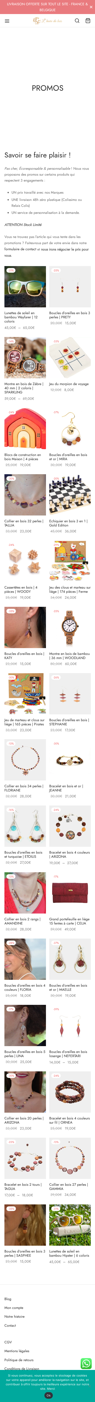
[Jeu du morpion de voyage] (70, 357)
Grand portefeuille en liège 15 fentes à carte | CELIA (69, 921)
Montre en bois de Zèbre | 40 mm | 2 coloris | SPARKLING (23, 388)
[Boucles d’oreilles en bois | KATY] (25, 627)
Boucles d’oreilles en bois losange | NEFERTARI (68, 1053)
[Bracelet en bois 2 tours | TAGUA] (25, 1158)
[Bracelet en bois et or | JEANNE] (70, 759)
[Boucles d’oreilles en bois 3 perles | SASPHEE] (25, 1225)
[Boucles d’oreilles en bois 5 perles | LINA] (25, 1025)
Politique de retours (18, 1359)
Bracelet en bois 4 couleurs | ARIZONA (69, 854)
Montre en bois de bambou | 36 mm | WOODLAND (69, 655)
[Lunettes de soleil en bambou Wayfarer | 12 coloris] (25, 286)
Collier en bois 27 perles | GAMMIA (68, 1186)
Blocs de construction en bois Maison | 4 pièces (22, 456)
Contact (10, 1325)
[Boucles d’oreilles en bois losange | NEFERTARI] (70, 1025)
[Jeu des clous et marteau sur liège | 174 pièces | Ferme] (70, 561)
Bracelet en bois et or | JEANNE (66, 788)
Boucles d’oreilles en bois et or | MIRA (68, 456)
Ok (49, 1395)
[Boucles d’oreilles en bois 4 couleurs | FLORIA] (25, 959)
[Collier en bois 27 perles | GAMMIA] (70, 1158)
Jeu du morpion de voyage (69, 383)
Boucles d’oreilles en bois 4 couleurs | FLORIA (24, 987)
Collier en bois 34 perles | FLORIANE (23, 788)
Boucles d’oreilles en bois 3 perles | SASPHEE (24, 1253)
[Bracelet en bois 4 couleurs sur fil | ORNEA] (70, 1092)
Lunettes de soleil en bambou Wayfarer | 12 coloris (21, 317)
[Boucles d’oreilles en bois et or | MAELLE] (70, 959)
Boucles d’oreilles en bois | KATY (24, 655)
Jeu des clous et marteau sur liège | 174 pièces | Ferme (70, 589)
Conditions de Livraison (21, 1368)
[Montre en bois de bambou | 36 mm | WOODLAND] (70, 627)
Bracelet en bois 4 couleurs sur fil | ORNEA (69, 1120)
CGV (8, 1342)
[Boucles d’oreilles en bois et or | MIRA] (70, 428)
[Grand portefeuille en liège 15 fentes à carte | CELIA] (70, 893)
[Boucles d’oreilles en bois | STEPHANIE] (70, 693)
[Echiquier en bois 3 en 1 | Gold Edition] (70, 494)
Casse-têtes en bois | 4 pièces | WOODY (20, 589)
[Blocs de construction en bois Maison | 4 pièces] (25, 428)
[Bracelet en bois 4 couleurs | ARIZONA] (70, 826)
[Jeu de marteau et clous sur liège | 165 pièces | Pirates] (25, 693)
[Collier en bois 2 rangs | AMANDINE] (25, 893)
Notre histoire (14, 1316)
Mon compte (13, 1307)
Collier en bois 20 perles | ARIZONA (24, 1120)
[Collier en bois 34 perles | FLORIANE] (25, 759)
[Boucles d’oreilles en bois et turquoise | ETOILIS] (25, 826)
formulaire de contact (20, 249)
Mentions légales (16, 1350)
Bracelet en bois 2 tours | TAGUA (23, 1186)
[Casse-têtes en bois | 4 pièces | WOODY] (25, 561)
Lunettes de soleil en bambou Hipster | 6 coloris (69, 1253)
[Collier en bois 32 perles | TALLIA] (25, 494)
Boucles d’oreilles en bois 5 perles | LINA (24, 1053)
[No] (89, 1386)
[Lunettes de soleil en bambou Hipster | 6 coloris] (70, 1225)
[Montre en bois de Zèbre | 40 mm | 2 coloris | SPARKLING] (25, 357)
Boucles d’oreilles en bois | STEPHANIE (69, 721)
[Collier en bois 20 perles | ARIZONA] (25, 1092)
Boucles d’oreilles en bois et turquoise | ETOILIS (23, 854)
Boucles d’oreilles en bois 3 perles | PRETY (69, 315)
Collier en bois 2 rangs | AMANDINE (22, 921)
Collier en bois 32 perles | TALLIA (23, 523)
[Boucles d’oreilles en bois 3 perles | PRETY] (70, 286)
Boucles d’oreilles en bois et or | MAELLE (68, 987)
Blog (7, 1298)
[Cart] (88, 20)
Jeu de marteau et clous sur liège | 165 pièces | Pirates (24, 721)
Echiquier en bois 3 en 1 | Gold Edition (68, 523)
